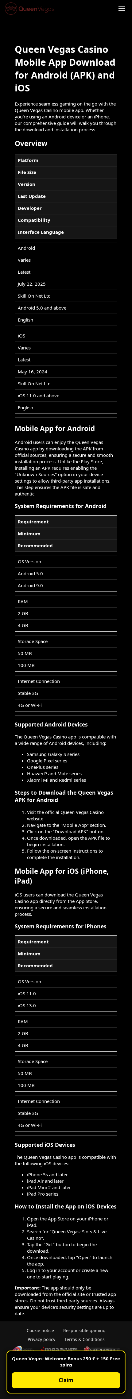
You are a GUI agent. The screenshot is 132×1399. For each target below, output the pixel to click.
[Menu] (122, 8)
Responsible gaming (84, 1330)
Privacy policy (41, 1339)
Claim (66, 1380)
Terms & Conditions (84, 1339)
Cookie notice (40, 1330)
